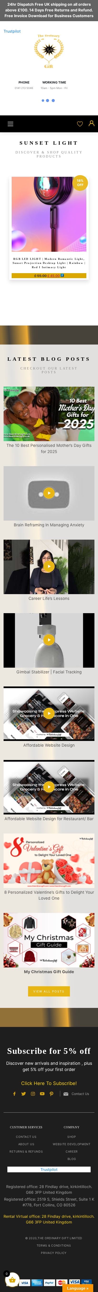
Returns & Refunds (26, 1151)
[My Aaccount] (91, 123)
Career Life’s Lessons (49, 598)
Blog (72, 1159)
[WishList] (80, 123)
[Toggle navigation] (10, 124)
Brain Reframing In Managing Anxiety (49, 525)
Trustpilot (12, 31)
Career (72, 1151)
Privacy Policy (54, 1253)
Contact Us (26, 1137)
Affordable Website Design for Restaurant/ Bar (49, 818)
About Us (26, 1144)
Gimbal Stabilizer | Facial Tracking (49, 672)
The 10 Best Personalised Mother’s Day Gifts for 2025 (49, 448)
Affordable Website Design (49, 745)
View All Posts (49, 991)
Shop (71, 1137)
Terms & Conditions (54, 1245)
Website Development (72, 1144)
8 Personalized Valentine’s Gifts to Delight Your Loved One (49, 895)
